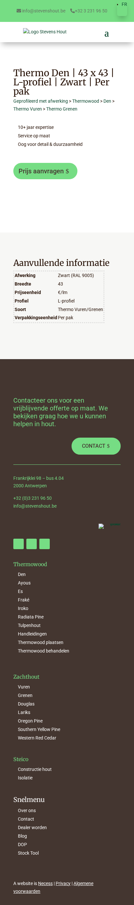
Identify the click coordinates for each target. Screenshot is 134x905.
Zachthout (26, 676)
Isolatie (25, 777)
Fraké (23, 599)
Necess (45, 883)
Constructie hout (35, 769)
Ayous (24, 582)
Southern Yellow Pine (39, 729)
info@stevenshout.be (43, 10)
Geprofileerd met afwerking (40, 101)
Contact (93, 446)
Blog (22, 836)
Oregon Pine (30, 720)
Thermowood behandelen (43, 650)
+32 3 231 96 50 (91, 10)
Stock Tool (28, 853)
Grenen (25, 695)
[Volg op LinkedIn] (44, 544)
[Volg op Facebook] (18, 544)
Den (107, 101)
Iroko (23, 608)
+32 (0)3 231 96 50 (32, 498)
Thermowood (85, 101)
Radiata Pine (31, 616)
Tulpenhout (29, 625)
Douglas (26, 703)
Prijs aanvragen (41, 171)
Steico (20, 759)
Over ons (27, 810)
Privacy (63, 883)
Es (20, 591)
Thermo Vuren (27, 109)
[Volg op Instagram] (31, 544)
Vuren (24, 686)
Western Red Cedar (37, 737)
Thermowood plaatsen (40, 642)
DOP (22, 844)
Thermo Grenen (61, 109)
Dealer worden (32, 827)
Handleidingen (32, 633)
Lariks (24, 712)
